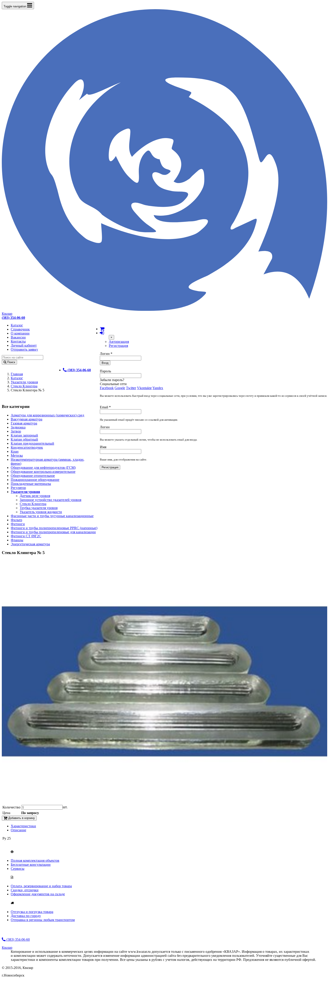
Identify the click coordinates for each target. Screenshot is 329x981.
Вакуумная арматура (26, 419)
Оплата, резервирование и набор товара (41, 886)
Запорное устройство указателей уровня (50, 500)
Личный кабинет (24, 345)
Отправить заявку (24, 349)
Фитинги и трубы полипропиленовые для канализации (53, 532)
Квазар (7, 314)
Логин (106, 354)
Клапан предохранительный (32, 443)
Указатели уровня (24, 382)
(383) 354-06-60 (18, 939)
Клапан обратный (24, 439)
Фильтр (16, 520)
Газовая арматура (24, 423)
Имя (103, 447)
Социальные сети (113, 384)
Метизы (17, 455)
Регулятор (18, 488)
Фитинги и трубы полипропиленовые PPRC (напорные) (54, 528)
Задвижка (18, 427)
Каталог (17, 325)
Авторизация (119, 341)
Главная (17, 374)
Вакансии (18, 337)
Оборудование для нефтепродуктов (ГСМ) (43, 467)
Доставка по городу (26, 916)
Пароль (105, 371)
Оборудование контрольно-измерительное (43, 471)
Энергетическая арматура (30, 544)
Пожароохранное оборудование (35, 480)
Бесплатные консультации (31, 864)
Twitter (131, 388)
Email (105, 407)
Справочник (20, 329)
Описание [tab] (18, 830)
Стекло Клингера (24, 386)
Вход (105, 363)
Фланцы (17, 540)
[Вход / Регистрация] (102, 333)
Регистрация (118, 346)
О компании (20, 333)
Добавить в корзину (21, 818)
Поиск (10, 362)
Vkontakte (144, 388)
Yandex (157, 388)
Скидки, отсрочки (24, 890)
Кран (15, 451)
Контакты (18, 341)
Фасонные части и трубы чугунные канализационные (52, 516)
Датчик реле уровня (35, 496)
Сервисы (17, 868)
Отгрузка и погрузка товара (32, 912)
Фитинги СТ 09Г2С (26, 536)
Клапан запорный (24, 435)
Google (120, 388)
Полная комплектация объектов (35, 860)
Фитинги (18, 524)
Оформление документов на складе (38, 894)
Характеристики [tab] (23, 826)
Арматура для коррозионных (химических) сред (47, 415)
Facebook (107, 388)
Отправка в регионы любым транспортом (43, 920)
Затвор (16, 431)
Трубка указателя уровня (39, 508)
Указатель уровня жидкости (41, 512)
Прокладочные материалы (31, 484)
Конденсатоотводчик (27, 447)
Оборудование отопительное (33, 476)
